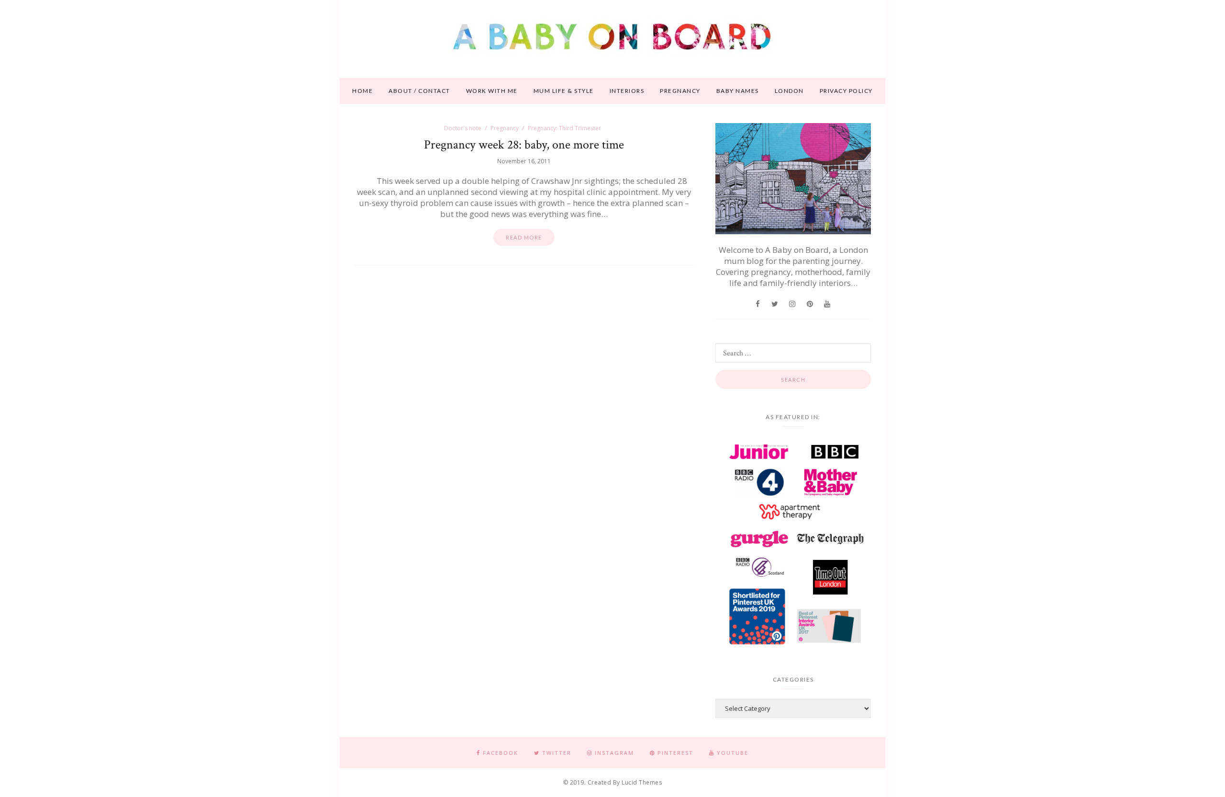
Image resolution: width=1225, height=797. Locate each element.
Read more (524, 237)
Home (362, 90)
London (789, 90)
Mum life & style (564, 90)
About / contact (419, 90)
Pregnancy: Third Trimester (564, 128)
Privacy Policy (846, 90)
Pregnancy (680, 90)
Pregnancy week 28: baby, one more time (524, 145)
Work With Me (492, 90)
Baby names (737, 90)
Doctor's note (462, 128)
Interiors (627, 90)
